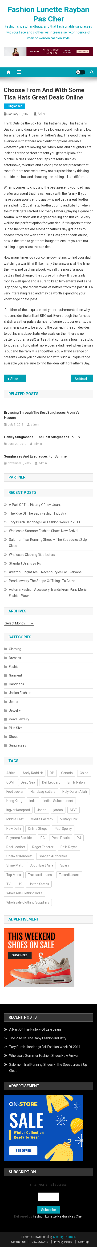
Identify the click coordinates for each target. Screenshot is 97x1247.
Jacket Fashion (20, 693)
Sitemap (83, 1241)
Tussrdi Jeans (69, 875)
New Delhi (13, 828)
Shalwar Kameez (19, 856)
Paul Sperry (63, 828)
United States (39, 884)
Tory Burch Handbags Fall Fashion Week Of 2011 (44, 522)
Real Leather (15, 847)
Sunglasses (14, 106)
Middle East (15, 819)
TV (8, 884)
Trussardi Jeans (40, 875)
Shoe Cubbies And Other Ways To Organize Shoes (18, 379)
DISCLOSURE (40, 1241)
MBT (73, 810)
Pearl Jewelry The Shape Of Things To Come (42, 581)
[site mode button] (80, 72)
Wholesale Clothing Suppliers (27, 902)
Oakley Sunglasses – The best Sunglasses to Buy (42, 437)
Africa (11, 773)
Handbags (16, 684)
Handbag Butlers (43, 791)
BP (52, 773)
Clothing (15, 649)
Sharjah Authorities (53, 856)
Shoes (13, 737)
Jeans (13, 702)
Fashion (14, 667)
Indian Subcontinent (58, 801)
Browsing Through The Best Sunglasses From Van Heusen (42, 415)
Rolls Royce (69, 847)
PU (79, 838)
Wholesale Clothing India (24, 893)
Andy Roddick (33, 773)
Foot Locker (15, 791)
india (32, 801)
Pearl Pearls (61, 838)
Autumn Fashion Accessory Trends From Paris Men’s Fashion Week (48, 593)
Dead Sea (28, 782)
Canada (67, 773)
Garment (15, 675)
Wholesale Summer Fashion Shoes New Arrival (43, 531)
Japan (41, 810)
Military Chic (69, 819)
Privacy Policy (63, 1241)
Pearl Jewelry (19, 719)
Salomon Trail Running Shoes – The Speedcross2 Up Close (48, 543)
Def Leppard (51, 782)
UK (20, 884)
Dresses (15, 658)
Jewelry (15, 710)
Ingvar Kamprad (18, 810)
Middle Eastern (42, 819)
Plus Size (16, 728)
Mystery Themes (64, 1237)
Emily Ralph (76, 782)
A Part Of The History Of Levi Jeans (35, 505)
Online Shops (38, 828)
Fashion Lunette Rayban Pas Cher (58, 1216)
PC (42, 838)
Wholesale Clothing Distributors (32, 555)
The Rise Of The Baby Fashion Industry (37, 513)
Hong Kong (14, 801)
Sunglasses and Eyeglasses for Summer (36, 456)
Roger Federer (42, 847)
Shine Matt (14, 865)
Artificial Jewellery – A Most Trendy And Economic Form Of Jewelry (84, 379)
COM (10, 782)
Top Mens (13, 875)
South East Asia (41, 865)
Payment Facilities (19, 838)
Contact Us (18, 1241)
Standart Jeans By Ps (25, 563)
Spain (64, 865)
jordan (58, 810)
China (84, 773)
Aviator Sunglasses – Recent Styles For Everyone (45, 572)
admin (42, 114)
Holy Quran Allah (74, 791)
